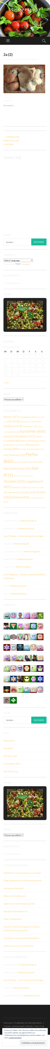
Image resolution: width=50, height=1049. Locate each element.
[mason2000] (13, 626)
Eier (13, 421)
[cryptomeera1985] (20, 636)
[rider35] (26, 689)
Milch (26, 440)
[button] (18, 321)
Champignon (27, 417)
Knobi (9, 436)
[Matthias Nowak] (20, 615)
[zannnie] (13, 689)
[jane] (20, 626)
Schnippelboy (25, 10)
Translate (25, 264)
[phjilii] (6, 615)
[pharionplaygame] (6, 636)
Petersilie (17, 455)
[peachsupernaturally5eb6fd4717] (6, 647)
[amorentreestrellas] (26, 657)
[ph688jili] (20, 689)
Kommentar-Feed (11, 763)
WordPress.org (10, 771)
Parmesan (24, 449)
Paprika (10, 448)
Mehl (14, 440)
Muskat (38, 440)
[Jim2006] (20, 668)
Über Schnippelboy (12, 919)
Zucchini (28, 492)
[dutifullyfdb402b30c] (33, 615)
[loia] (33, 657)
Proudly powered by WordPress (22, 1023)
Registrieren (9, 740)
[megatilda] (26, 647)
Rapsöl (27, 462)
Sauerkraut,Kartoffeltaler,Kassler (19, 903)
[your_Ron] (6, 657)
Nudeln (8, 445)
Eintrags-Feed (10, 756)
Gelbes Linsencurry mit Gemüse (18, 945)
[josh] (40, 689)
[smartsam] (26, 626)
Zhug (30, 487)
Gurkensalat (29, 426)
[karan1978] (13, 647)
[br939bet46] (13, 615)
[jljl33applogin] (26, 615)
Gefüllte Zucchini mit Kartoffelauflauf (21, 938)
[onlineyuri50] (13, 678)
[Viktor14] (40, 657)
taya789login (9, 536)
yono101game (10, 574)
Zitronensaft (12, 492)
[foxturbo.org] (20, 647)
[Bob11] (40, 626)
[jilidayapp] (20, 657)
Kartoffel (13, 432)
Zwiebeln (35, 498)
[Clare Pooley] (40, 615)
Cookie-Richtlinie (15, 1038)
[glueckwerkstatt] (40, 668)
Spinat (17, 476)
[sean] (40, 678)
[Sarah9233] (6, 668)
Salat (24, 468)
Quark (17, 462)
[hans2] (6, 678)
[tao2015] (33, 668)
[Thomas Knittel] (6, 626)
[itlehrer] (20, 678)
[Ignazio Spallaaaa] (40, 647)
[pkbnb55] (40, 636)
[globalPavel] (33, 626)
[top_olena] (33, 678)
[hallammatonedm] (13, 657)
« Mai (6, 382)
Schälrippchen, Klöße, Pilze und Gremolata (11, 140)
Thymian (27, 476)
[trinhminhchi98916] (33, 647)
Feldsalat (25, 422)
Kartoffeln (33, 431)
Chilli (39, 417)
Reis (38, 462)
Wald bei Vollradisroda (14, 896)
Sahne (10, 468)
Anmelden (8, 748)
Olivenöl (19, 445)
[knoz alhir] (6, 689)
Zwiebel (20, 497)
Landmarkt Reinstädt (13, 888)
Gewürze (12, 426)
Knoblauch (25, 436)
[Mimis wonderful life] (26, 636)
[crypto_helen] (33, 636)
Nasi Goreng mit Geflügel (31, 536)
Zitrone (39, 487)
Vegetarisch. (18, 487)
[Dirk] (13, 636)
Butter (11, 416)
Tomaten (14, 481)
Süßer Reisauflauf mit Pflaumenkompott (22, 880)
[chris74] (13, 700)
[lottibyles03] (26, 668)
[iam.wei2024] (33, 689)
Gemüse (35, 422)
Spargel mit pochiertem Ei (15, 911)
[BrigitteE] (6, 700)
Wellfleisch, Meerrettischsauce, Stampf (22, 873)
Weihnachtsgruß (28, 520)
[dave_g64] (13, 668)
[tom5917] (26, 678)
